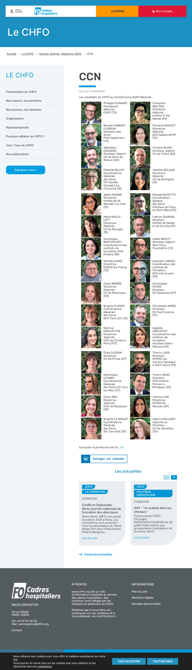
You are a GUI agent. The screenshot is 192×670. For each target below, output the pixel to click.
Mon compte (164, 11)
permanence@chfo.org (34, 624)
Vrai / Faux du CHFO (20, 145)
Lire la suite (89, 538)
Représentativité (17, 127)
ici (121, 447)
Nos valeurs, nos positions (24, 100)
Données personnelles (146, 603)
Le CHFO (27, 54)
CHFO (88, 486)
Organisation (15, 118)
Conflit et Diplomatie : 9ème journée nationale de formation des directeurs (101, 508)
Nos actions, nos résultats (23, 109)
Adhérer (117, 11)
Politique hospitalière (146, 493)
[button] (104, 459)
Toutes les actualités (98, 554)
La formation (95, 491)
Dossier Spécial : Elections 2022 (60, 54)
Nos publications (17, 154)
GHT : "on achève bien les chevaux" (153, 510)
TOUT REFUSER (162, 661)
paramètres (45, 666)
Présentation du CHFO (21, 92)
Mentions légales (143, 597)
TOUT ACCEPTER (129, 661)
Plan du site (139, 591)
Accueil (11, 54)
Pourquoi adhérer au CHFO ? (25, 136)
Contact (17, 630)
